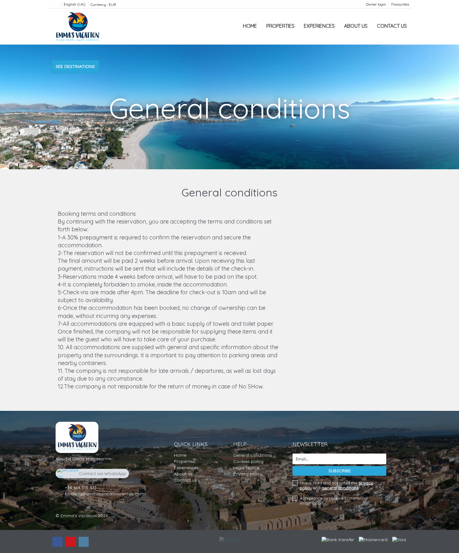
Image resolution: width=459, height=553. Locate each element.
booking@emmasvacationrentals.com (104, 494)
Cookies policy (248, 461)
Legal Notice (246, 467)
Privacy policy (247, 474)
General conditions (252, 455)
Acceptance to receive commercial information (334, 501)
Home (250, 26)
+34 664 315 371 (80, 487)
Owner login (376, 4)
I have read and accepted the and (336, 485)
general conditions (340, 487)
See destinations (75, 66)
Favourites (400, 4)
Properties (280, 26)
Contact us (392, 26)
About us (356, 26)
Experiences (319, 26)
